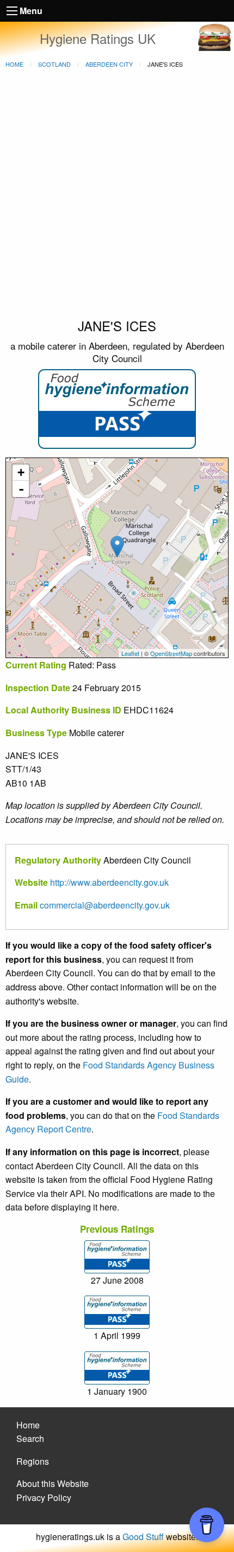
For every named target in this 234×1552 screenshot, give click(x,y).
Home (14, 64)
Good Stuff (143, 1536)
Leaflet (130, 653)
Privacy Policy (43, 1497)
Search (30, 1438)
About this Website (52, 1483)
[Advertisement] (117, 194)
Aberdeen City (109, 64)
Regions (32, 1461)
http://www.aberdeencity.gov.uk (109, 882)
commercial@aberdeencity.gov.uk (105, 905)
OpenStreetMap (171, 653)
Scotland (54, 64)
